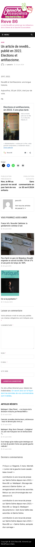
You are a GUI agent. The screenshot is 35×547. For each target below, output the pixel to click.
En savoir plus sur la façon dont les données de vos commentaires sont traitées (17, 393)
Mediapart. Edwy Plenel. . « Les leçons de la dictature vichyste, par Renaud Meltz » (16, 410)
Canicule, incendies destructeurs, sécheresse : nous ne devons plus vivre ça (17, 420)
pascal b (10, 64)
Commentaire (7, 325)
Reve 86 (9, 21)
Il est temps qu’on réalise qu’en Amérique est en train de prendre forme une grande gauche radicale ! (17, 444)
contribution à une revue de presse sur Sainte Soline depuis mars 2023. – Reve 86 (18, 480)
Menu (6, 35)
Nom (3, 353)
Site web (4, 371)
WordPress (5, 544)
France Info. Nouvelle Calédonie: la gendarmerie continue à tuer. (14, 224)
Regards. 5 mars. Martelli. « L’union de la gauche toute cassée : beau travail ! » (18, 469)
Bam (12, 544)
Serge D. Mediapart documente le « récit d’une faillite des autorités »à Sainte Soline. (18, 510)
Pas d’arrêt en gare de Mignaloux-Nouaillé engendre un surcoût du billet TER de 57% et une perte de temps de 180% (17, 260)
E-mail (4, 362)
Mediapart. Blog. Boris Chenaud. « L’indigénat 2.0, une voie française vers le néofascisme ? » (16, 431)
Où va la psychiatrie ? (9, 299)
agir (2, 42)
